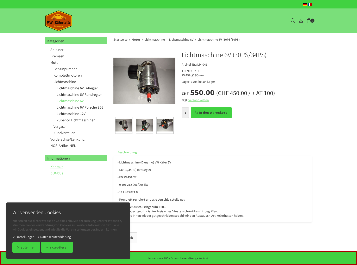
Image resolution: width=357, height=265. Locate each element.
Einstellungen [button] (25, 237)
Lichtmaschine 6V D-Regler (77, 87)
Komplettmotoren (68, 75)
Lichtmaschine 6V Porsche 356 (80, 107)
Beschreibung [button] (127, 152)
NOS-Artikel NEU (63, 145)
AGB (166, 258)
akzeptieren (59, 247)
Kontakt (56, 166)
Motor (55, 62)
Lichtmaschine (65, 81)
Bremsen (57, 55)
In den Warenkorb (213, 112)
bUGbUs (56, 172)
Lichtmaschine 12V (71, 113)
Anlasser (56, 49)
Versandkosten (198, 100)
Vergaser (60, 126)
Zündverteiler (64, 132)
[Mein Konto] (301, 21)
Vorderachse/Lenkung (67, 139)
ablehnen (28, 247)
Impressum (155, 258)
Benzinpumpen (65, 68)
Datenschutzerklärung (55, 237)
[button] (293, 20)
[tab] (125, 152)
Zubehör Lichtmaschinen (76, 119)
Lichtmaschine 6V (70, 100)
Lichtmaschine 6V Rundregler (79, 94)
